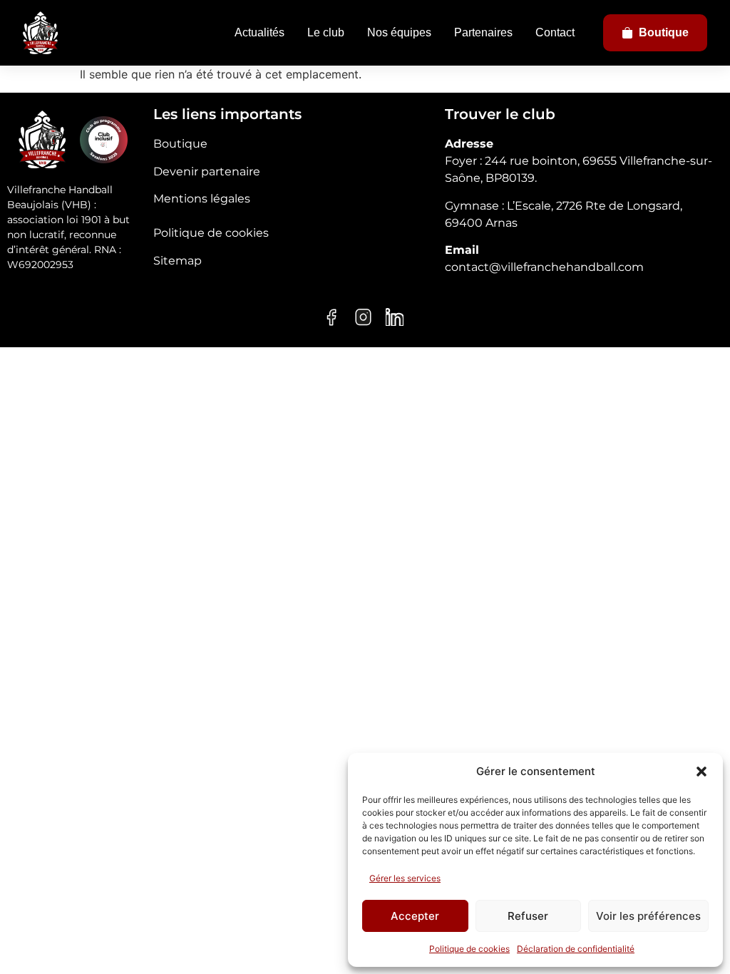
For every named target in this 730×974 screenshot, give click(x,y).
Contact (555, 32)
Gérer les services (405, 878)
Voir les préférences (648, 916)
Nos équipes (399, 32)
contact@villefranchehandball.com (544, 267)
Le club (325, 32)
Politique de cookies (469, 948)
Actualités (259, 32)
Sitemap (177, 260)
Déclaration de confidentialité (575, 948)
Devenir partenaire (206, 171)
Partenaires (483, 32)
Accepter (415, 916)
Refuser (528, 916)
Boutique (664, 32)
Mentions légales (201, 198)
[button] (701, 771)
